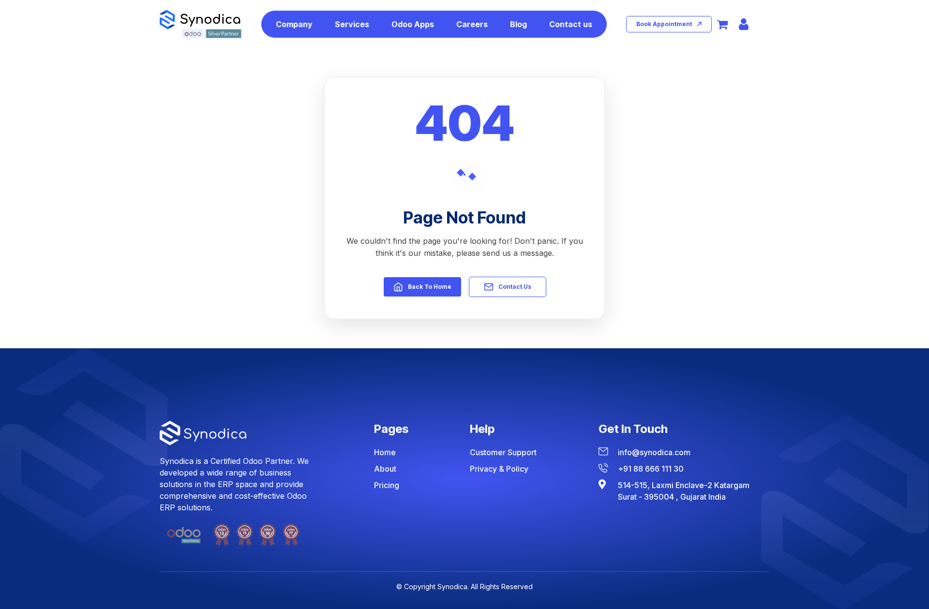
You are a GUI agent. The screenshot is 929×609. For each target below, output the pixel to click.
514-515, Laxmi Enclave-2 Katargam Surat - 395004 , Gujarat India (683, 491)
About (385, 469)
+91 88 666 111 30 (651, 469)
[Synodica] (200, 24)
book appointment (664, 24)
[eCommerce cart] (722, 24)
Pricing (386, 485)
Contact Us (514, 286)
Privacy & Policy (499, 469)
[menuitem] (294, 24)
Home (385, 452)
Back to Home (429, 286)
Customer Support (503, 452)
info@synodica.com (654, 452)
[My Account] (743, 24)
